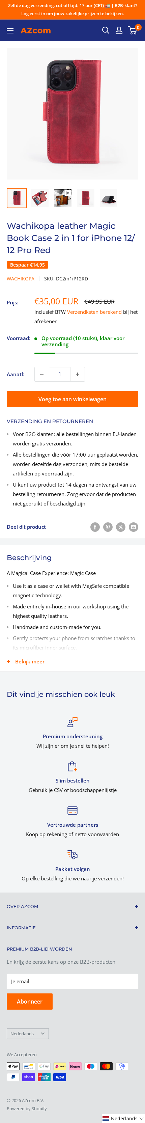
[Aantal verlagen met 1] (42, 374)
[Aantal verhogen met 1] (77, 374)
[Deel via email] (133, 527)
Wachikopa (20, 278)
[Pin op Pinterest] (108, 527)
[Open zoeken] (106, 30)
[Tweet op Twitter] (120, 527)
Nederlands (22, 1034)
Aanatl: (15, 374)
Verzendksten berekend (94, 311)
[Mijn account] (119, 30)
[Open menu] (10, 30)
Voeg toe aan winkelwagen (72, 399)
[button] (123, 1118)
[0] (132, 30)
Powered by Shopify (27, 1108)
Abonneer (29, 1001)
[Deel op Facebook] (95, 527)
